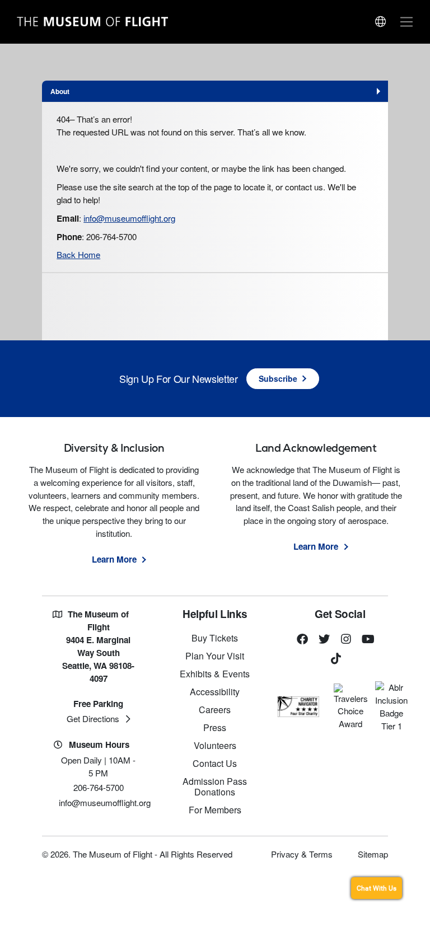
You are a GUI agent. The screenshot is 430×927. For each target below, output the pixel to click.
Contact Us (215, 763)
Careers (215, 709)
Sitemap (373, 854)
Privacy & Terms (302, 854)
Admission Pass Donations (215, 786)
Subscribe (278, 378)
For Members (215, 809)
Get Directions (93, 718)
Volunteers (215, 745)
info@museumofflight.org (129, 218)
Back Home (78, 254)
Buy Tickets (214, 637)
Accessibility (215, 691)
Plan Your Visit (214, 655)
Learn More (114, 559)
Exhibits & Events (215, 673)
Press (214, 727)
